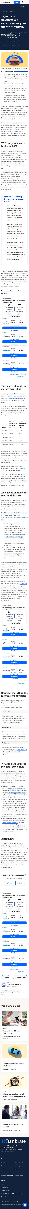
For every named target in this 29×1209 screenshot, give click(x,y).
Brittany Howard (8, 1130)
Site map (17, 1166)
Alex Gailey (7, 1099)
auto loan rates (13, 131)
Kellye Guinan (10, 34)
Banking (3, 1166)
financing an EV (22, 750)
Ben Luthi (6, 1069)
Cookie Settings (5, 1190)
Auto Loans (7, 9)
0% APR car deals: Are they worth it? (12, 1126)
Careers (17, 1169)
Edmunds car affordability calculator (16, 513)
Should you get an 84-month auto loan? (13, 1065)
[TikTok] (18, 1201)
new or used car (13, 509)
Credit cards (4, 1169)
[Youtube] (14, 1201)
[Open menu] (26, 2)
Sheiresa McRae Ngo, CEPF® (12, 1036)
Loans (2, 9)
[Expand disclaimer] (27, 45)
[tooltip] (25, 875)
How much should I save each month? (11, 1032)
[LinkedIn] (11, 1201)
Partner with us (19, 1175)
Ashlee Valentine (16, 32)
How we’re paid (19, 1163)
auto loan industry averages (14, 537)
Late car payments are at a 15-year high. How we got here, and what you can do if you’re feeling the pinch (14, 1097)
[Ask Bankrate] (25, 1205)
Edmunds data (5, 573)
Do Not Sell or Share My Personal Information (12, 1194)
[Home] (7, 2)
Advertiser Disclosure (23, 6)
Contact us (18, 1172)
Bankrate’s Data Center (7, 1175)
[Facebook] (2, 1201)
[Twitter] (5, 1201)
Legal (2, 1184)
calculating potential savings (17, 793)
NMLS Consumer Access (7, 1147)
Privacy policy (4, 1187)
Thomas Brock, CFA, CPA (13, 35)
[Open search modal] (22, 2)
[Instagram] (8, 1201)
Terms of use (4, 1197)
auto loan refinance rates (16, 788)
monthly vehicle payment (12, 398)
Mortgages (4, 1163)
